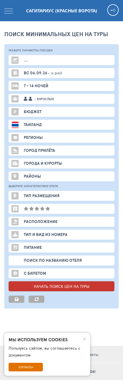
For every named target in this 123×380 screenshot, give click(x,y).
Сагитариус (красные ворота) (61, 10)
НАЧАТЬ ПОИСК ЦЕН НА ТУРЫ (62, 286)
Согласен (26, 367)
